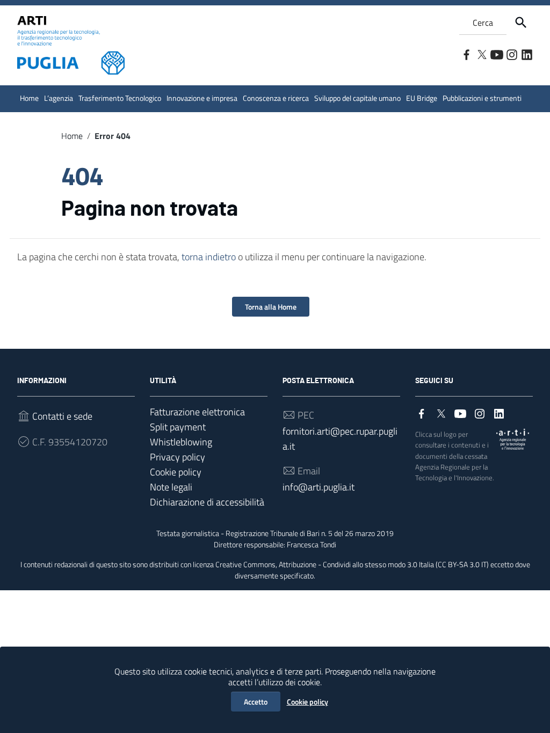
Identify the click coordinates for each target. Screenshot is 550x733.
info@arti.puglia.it (318, 487)
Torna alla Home (270, 306)
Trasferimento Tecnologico (119, 98)
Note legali (171, 487)
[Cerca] (521, 22)
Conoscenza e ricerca (276, 98)
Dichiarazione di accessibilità (207, 502)
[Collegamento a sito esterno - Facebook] (466, 53)
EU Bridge (421, 98)
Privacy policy (177, 457)
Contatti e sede (62, 416)
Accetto (255, 701)
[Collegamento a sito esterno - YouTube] (496, 53)
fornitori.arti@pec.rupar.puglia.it (340, 438)
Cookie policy (307, 701)
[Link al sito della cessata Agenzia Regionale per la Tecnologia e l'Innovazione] (513, 438)
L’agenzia (58, 98)
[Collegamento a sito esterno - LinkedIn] (526, 53)
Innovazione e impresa (202, 98)
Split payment (178, 427)
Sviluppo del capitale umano (357, 98)
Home (29, 98)
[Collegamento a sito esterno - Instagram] (511, 53)
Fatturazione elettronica (197, 412)
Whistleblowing (181, 442)
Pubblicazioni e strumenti (482, 98)
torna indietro (209, 257)
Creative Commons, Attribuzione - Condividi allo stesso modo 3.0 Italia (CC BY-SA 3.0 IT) (352, 564)
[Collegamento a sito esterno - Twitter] (481, 53)
